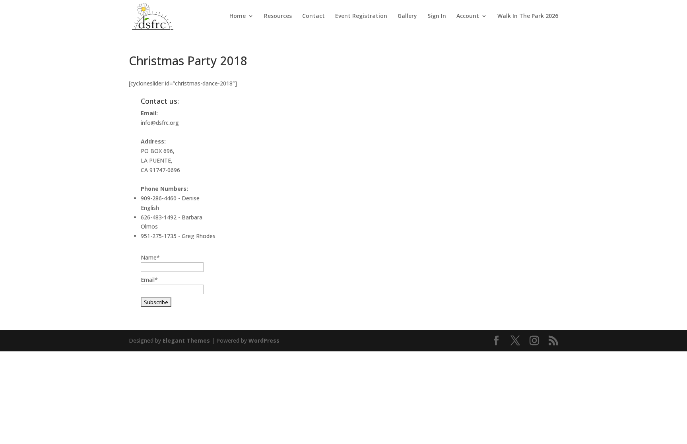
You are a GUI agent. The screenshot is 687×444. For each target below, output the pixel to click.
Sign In (436, 16)
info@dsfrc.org (160, 122)
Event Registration (361, 16)
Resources (278, 16)
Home (237, 16)
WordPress (263, 340)
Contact (313, 16)
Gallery (407, 16)
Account (467, 16)
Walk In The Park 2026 (527, 16)
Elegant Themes (186, 340)
